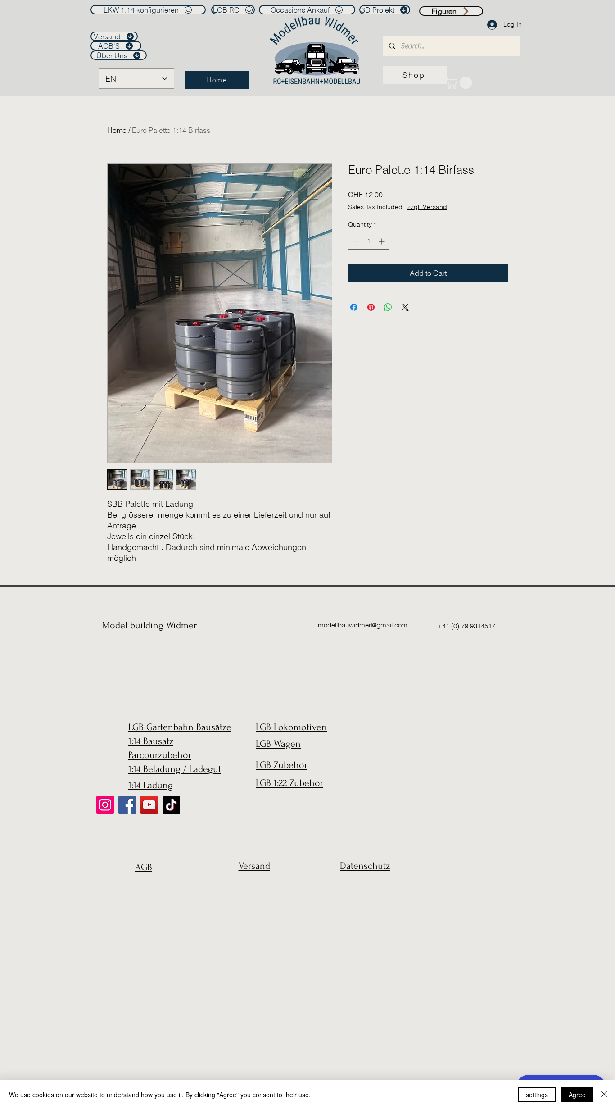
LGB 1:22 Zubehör (289, 782)
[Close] (604, 1094)
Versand (254, 865)
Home (117, 130)
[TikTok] (171, 805)
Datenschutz (365, 865)
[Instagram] (105, 805)
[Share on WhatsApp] (388, 307)
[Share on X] (405, 307)
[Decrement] (355, 241)
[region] (141, 889)
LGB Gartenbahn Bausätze (179, 727)
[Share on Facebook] (353, 307)
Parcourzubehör (159, 755)
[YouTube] (149, 805)
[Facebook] (127, 805)
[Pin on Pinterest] (371, 307)
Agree (577, 1094)
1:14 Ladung (150, 785)
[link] (460, 83)
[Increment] (382, 241)
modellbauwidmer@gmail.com (362, 625)
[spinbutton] (369, 241)
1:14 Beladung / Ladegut (174, 769)
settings (537, 1094)
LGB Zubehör (282, 764)
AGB (143, 867)
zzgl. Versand (427, 207)
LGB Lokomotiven (291, 727)
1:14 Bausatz (150, 741)
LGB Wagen (278, 743)
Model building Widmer (149, 625)
